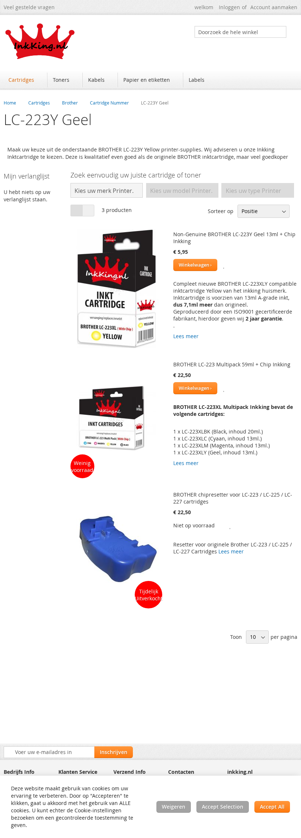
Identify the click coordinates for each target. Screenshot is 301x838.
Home (10, 103)
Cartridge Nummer (109, 103)
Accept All (272, 806)
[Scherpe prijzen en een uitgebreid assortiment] (40, 41)
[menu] (150, 81)
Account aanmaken (273, 7)
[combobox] (240, 32)
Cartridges (39, 103)
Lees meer (186, 336)
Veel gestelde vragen (29, 7)
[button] (224, 265)
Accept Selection (222, 806)
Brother (70, 103)
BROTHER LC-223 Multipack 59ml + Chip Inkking (231, 364)
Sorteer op (220, 211)
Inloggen (229, 7)
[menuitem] (25, 80)
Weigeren (173, 806)
